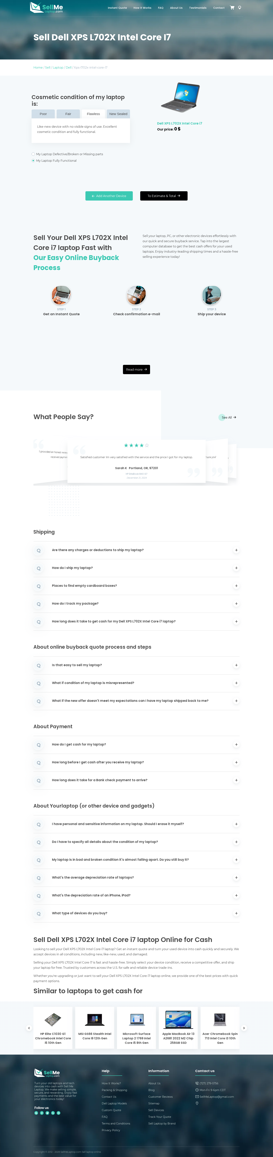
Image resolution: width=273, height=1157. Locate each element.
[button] (42, 460)
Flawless (93, 114)
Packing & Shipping (114, 1090)
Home (38, 67)
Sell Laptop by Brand (162, 1123)
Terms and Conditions (116, 1123)
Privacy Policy (111, 1130)
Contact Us (109, 1096)
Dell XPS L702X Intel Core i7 (179, 124)
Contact (219, 8)
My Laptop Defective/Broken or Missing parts (69, 154)
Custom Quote (111, 1110)
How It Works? (111, 1083)
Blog (151, 1090)
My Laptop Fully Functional (56, 160)
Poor (43, 114)
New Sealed (118, 114)
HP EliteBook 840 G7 (136, 474)
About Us (176, 8)
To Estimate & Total (162, 196)
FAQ (160, 8)
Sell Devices (156, 1110)
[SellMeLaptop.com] (46, 12)
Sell (47, 67)
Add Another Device (110, 196)
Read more (134, 369)
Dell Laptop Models (114, 1103)
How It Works (142, 8)
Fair (68, 114)
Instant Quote (117, 8)
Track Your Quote (159, 1117)
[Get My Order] (239, 8)
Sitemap (153, 1103)
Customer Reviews (160, 1096)
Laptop (58, 67)
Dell (69, 67)
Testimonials (198, 8)
